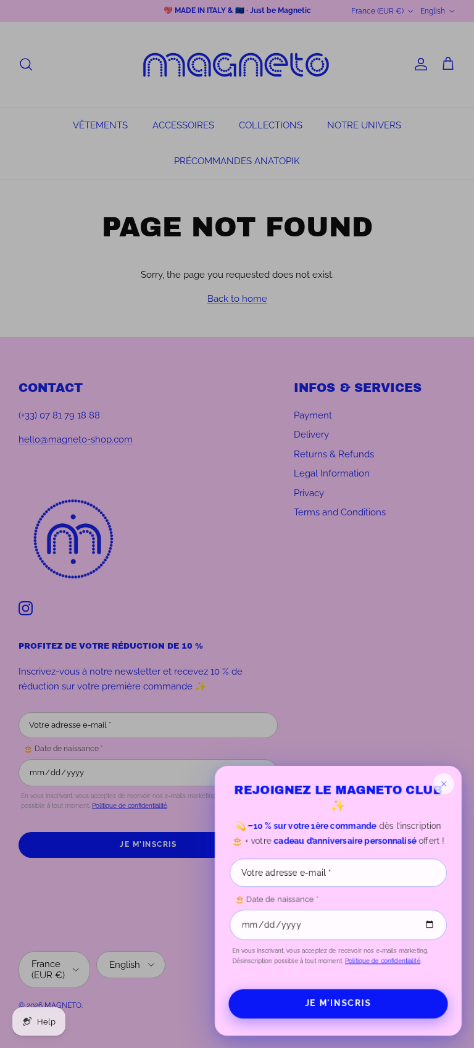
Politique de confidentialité (382, 960)
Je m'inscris (338, 1003)
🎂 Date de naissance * (276, 899)
